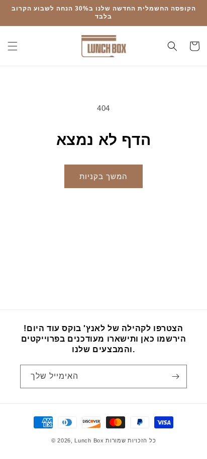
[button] (13, 46)
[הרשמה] (175, 376)
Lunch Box (90, 440)
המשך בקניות (103, 176)
